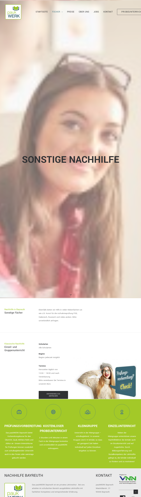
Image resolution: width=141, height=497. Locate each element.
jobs (96, 11)
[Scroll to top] (136, 491)
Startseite (42, 11)
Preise (70, 11)
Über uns (84, 11)
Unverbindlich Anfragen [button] (54, 395)
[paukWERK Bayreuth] (13, 12)
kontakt (108, 11)
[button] (19, 412)
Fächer (56, 11)
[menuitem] (42, 12)
